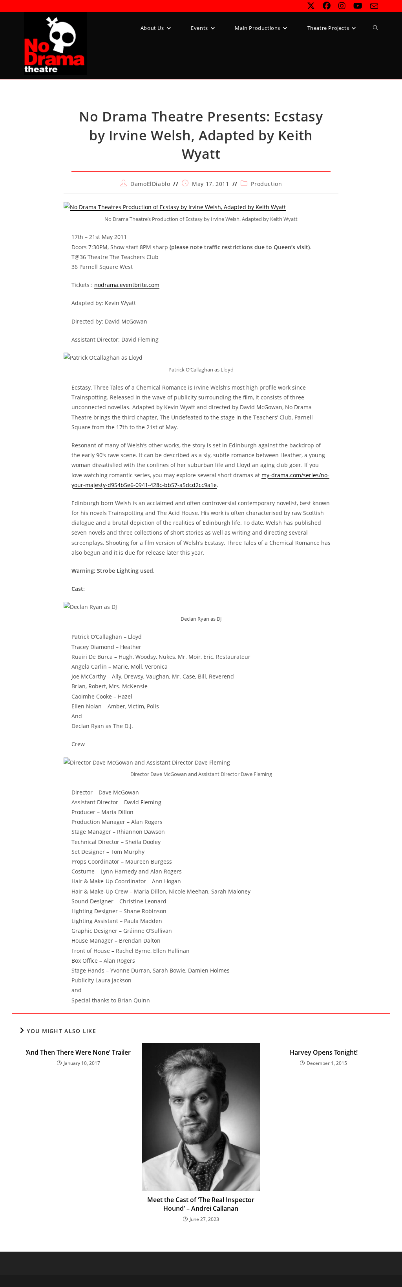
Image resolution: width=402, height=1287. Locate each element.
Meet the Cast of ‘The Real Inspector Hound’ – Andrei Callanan (200, 1204)
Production (266, 184)
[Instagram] (341, 6)
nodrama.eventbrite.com (126, 285)
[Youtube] (357, 6)
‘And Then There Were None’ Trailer (78, 1052)
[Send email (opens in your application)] (372, 6)
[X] (311, 6)
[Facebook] (326, 6)
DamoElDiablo (150, 184)
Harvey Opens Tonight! (324, 1052)
